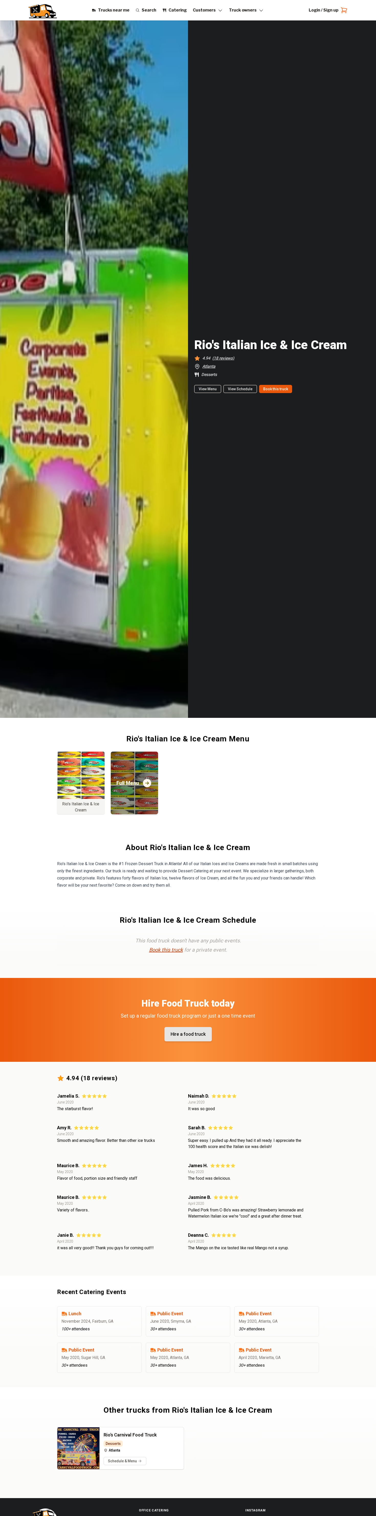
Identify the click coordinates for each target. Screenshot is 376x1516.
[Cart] (343, 10)
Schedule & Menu (122, 1461)
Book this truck (275, 389)
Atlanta (208, 366)
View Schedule (240, 389)
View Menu (208, 389)
